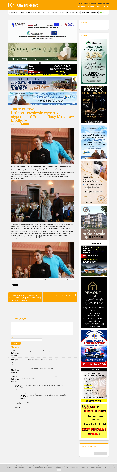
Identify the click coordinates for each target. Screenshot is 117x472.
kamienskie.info (11, 466)
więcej (108, 467)
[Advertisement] (42, 310)
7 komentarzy (24, 124)
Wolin (39, 12)
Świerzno (54, 12)
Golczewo (46, 12)
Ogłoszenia (85, 12)
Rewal (78, 12)
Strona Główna (13, 12)
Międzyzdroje (70, 12)
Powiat (22, 12)
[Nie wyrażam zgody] (115, 468)
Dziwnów (61, 12)
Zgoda (58, 469)
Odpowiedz (14, 355)
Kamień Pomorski (31, 12)
